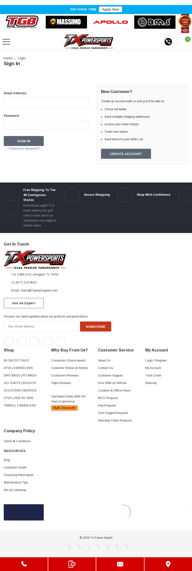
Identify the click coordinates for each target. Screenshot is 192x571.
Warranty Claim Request (115, 420)
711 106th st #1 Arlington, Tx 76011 (35, 274)
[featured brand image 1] (66, 22)
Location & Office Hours (114, 390)
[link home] (89, 41)
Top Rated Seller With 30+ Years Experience (68, 399)
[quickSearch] (18, 41)
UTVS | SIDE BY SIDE (19, 398)
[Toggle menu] (6, 42)
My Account (153, 368)
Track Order (153, 375)
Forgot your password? (24, 148)
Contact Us (105, 368)
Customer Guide (15, 467)
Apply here (110, 9)
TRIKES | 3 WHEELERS (20, 405)
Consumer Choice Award (68, 360)
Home (8, 58)
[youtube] (82, 340)
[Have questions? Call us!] (24, 564)
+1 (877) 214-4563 (24, 282)
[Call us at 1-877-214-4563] (168, 42)
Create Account (126, 154)
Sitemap (150, 383)
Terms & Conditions (17, 441)
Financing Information (19, 475)
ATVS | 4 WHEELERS (18, 368)
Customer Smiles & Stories (69, 368)
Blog (7, 460)
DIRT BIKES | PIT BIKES (20, 375)
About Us (104, 360)
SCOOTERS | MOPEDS (20, 390)
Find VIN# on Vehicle (112, 383)
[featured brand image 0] (22, 22)
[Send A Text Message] (72, 564)
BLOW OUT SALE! (16, 360)
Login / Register (156, 360)
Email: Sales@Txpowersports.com (34, 290)
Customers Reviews (64, 375)
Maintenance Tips (16, 482)
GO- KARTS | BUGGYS (20, 383)
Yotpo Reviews (61, 383)
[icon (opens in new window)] (9, 341)
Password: (12, 116)
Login (22, 58)
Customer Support (110, 375)
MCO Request (108, 398)
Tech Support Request (113, 413)
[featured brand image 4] (155, 22)
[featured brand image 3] (110, 22)
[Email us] (120, 564)
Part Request (107, 405)
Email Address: (15, 93)
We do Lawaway (15, 490)
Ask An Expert (24, 303)
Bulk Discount (64, 408)
